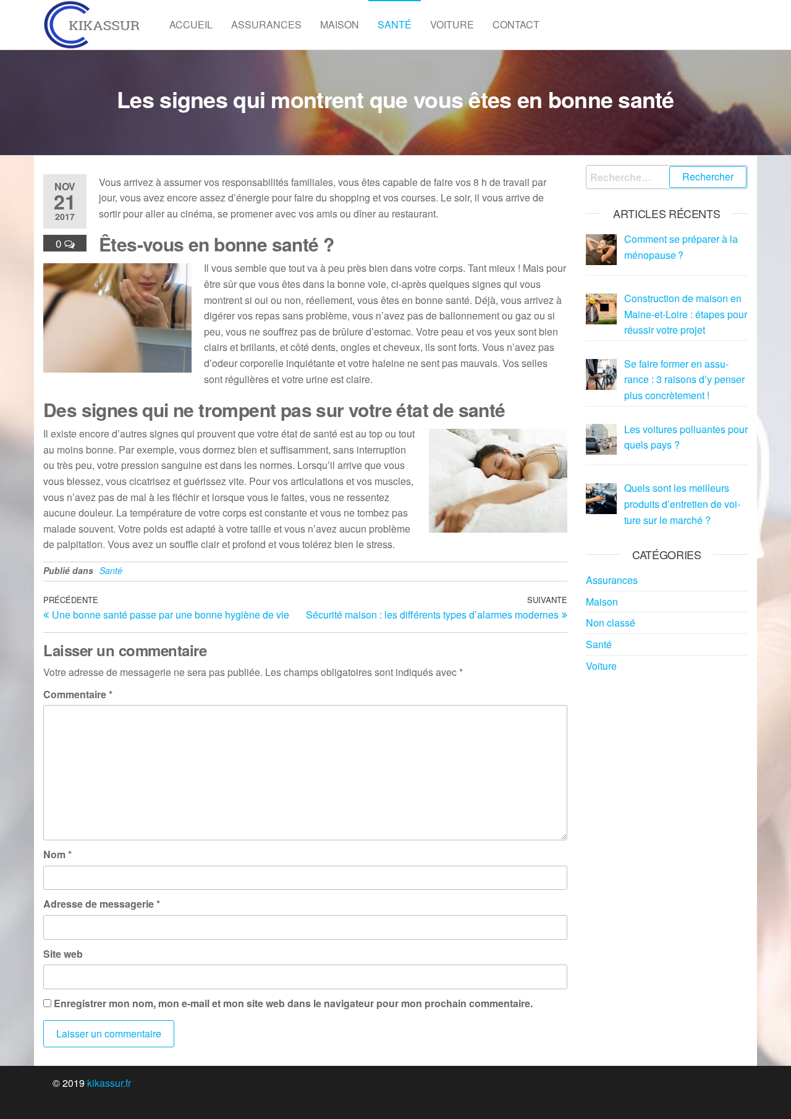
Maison (339, 24)
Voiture (452, 24)
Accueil (191, 24)
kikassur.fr (109, 1083)
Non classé (610, 622)
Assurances (266, 24)
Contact (516, 24)
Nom (57, 854)
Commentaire (77, 694)
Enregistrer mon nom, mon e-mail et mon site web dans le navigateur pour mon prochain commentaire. (293, 1003)
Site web (63, 954)
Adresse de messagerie (101, 904)
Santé (395, 24)
